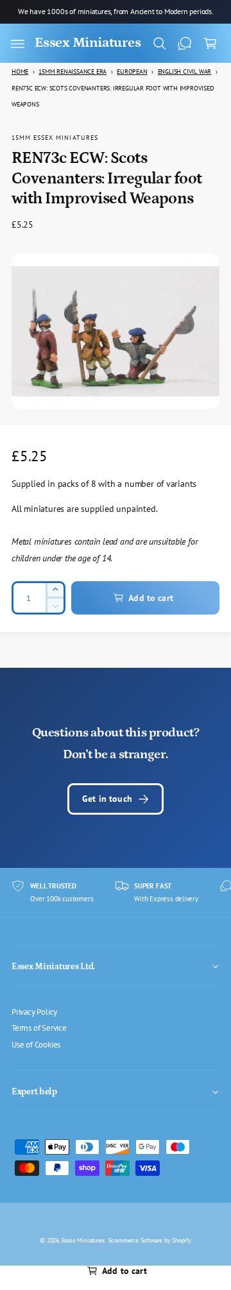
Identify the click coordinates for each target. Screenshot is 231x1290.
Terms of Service (39, 1028)
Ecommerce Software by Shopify (149, 1239)
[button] (17, 43)
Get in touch (107, 798)
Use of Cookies (36, 1044)
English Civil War (185, 71)
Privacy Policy (34, 1011)
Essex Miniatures (83, 1239)
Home (20, 71)
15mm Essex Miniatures (55, 137)
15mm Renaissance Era (72, 71)
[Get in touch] (185, 43)
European (132, 71)
